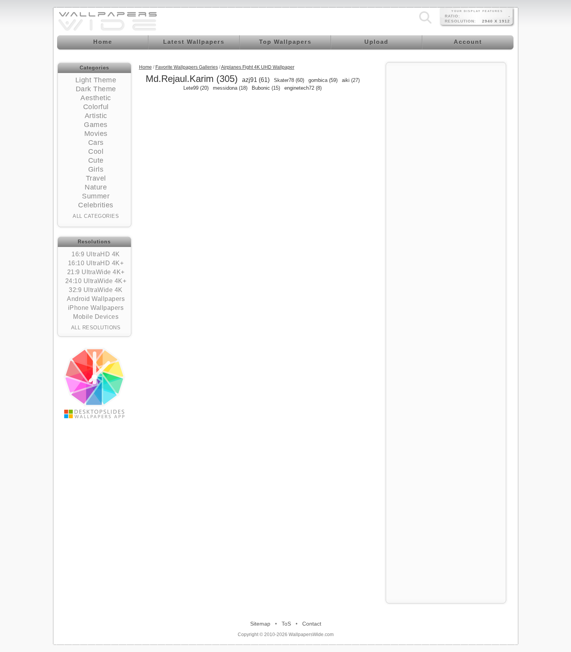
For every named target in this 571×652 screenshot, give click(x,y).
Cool (95, 151)
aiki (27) (351, 80)
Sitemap (260, 624)
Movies (96, 133)
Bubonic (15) (266, 88)
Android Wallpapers (96, 299)
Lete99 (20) (196, 88)
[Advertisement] (446, 183)
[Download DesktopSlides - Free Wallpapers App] (94, 383)
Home (145, 67)
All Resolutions (96, 327)
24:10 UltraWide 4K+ (96, 281)
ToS (286, 624)
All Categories (96, 216)
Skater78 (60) (289, 80)
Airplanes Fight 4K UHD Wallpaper (257, 67)
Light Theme (96, 80)
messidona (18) (230, 88)
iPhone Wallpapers (96, 307)
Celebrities (95, 205)
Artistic (96, 116)
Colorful (96, 107)
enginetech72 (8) (303, 88)
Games (96, 125)
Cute (96, 160)
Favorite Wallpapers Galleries (186, 67)
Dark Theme (96, 89)
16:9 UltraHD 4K (95, 254)
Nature (96, 187)
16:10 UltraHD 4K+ (96, 263)
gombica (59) (323, 80)
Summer (96, 196)
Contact (311, 624)
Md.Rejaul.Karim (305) (192, 78)
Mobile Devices (95, 316)
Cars (96, 142)
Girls (96, 169)
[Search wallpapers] (425, 23)
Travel (96, 178)
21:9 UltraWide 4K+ (96, 272)
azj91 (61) (256, 80)
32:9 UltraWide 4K (96, 290)
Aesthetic (95, 98)
